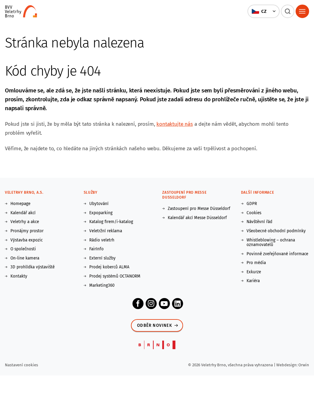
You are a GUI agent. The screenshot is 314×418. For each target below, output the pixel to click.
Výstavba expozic (26, 240)
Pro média (256, 262)
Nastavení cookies (21, 365)
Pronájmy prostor (27, 231)
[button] (263, 11)
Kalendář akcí (23, 213)
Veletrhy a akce (24, 221)
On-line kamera (24, 258)
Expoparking (101, 213)
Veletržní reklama (105, 231)
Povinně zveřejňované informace (277, 254)
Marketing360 (102, 285)
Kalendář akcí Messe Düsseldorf (197, 217)
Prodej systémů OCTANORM (114, 276)
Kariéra (253, 280)
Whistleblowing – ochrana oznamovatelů (271, 242)
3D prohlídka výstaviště (32, 267)
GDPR (252, 203)
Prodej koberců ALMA (109, 267)
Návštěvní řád (259, 221)
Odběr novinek (154, 325)
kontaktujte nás (174, 124)
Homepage (20, 203)
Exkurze (254, 272)
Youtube (164, 303)
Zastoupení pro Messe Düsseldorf (199, 208)
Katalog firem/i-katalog (111, 221)
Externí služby (102, 258)
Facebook (138, 303)
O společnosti (23, 249)
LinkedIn (177, 303)
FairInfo (96, 249)
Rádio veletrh (101, 240)
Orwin (303, 365)
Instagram (151, 303)
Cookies (254, 213)
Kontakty (18, 276)
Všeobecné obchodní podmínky (276, 231)
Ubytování (99, 203)
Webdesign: (287, 365)
